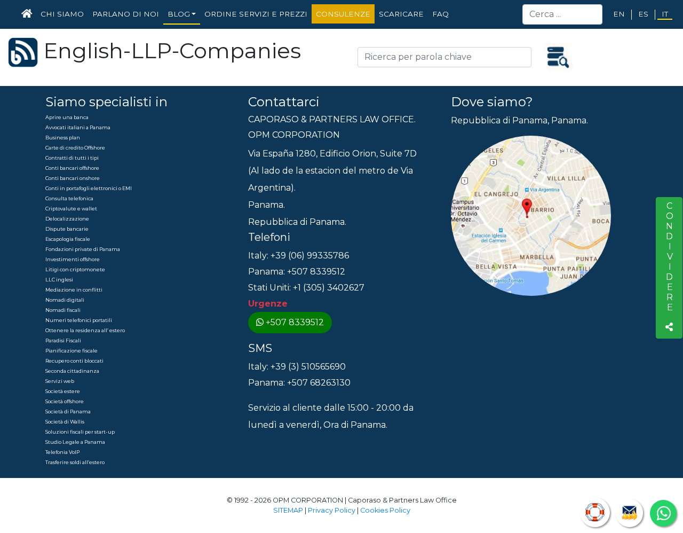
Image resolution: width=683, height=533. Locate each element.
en (619, 14)
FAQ (440, 14)
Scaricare (401, 14)
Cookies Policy (385, 510)
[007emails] (629, 513)
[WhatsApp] (663, 513)
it (665, 14)
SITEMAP (288, 510)
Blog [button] (179, 14)
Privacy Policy (331, 510)
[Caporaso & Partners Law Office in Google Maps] (531, 215)
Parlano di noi (125, 14)
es (643, 14)
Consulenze (343, 14)
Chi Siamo (62, 14)
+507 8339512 (295, 322)
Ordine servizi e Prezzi (255, 14)
